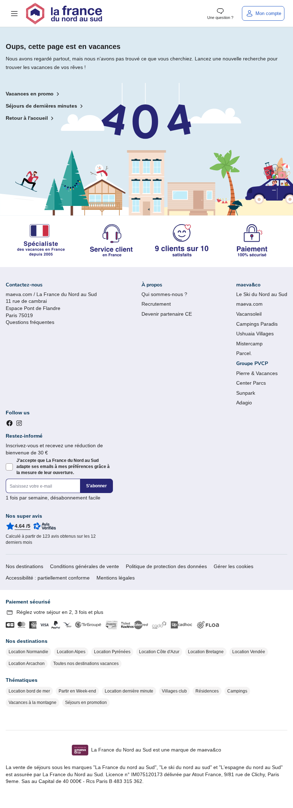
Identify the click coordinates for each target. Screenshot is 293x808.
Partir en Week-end (77, 691)
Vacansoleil (249, 314)
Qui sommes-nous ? (164, 294)
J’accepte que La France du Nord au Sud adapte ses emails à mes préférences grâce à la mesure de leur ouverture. (63, 466)
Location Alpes (71, 651)
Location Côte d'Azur (159, 651)
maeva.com (249, 304)
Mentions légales (115, 578)
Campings (237, 691)
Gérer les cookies (233, 566)
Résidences (207, 691)
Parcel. (244, 353)
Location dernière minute (129, 691)
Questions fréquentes (30, 322)
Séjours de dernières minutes (41, 106)
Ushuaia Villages (255, 333)
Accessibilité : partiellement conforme (48, 578)
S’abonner (96, 485)
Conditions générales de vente (84, 566)
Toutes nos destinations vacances (86, 663)
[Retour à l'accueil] (64, 13)
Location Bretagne (206, 651)
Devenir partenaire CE (166, 314)
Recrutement (156, 304)
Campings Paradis (257, 324)
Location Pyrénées (112, 651)
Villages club (174, 691)
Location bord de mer (29, 691)
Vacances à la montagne (32, 702)
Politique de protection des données (166, 566)
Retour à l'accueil (27, 118)
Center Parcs (251, 383)
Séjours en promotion (86, 702)
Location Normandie (28, 651)
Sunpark (245, 393)
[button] (14, 13)
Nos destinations (24, 566)
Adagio (244, 402)
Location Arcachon (27, 663)
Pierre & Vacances (257, 373)
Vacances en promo (30, 94)
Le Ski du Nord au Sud (261, 294)
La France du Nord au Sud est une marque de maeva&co (156, 750)
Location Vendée (248, 651)
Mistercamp (249, 343)
